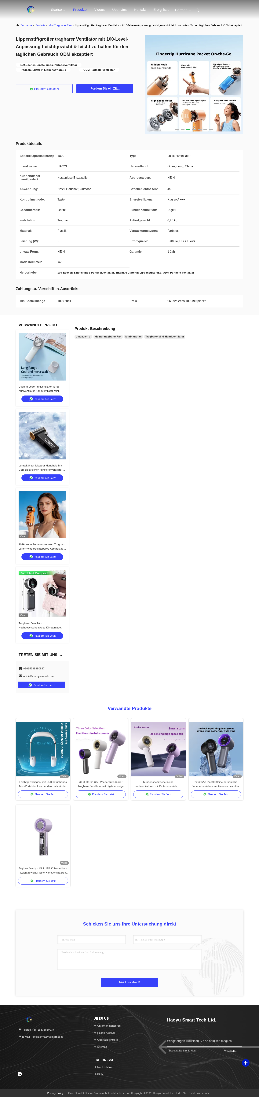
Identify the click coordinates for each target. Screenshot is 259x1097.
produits (40, 25)
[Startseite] (30, 9)
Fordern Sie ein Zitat (104, 88)
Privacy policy (55, 1093)
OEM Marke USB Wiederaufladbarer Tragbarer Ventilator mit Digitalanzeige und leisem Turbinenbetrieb (101, 784)
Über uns (119, 10)
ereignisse (161, 10)
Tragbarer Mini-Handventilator (164, 336)
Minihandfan (133, 336)
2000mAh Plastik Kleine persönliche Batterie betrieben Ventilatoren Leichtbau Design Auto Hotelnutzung (216, 784)
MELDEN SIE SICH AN (233, 1050)
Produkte (80, 10)
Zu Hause (26, 25)
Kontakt (140, 10)
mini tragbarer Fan (60, 25)
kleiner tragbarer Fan (108, 336)
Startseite (58, 10)
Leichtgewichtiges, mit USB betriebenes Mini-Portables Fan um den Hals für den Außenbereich (43, 784)
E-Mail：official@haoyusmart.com (42, 1036)
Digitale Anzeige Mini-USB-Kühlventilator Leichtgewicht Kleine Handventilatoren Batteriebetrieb (43, 871)
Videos (99, 10)
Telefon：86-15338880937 (37, 1029)
